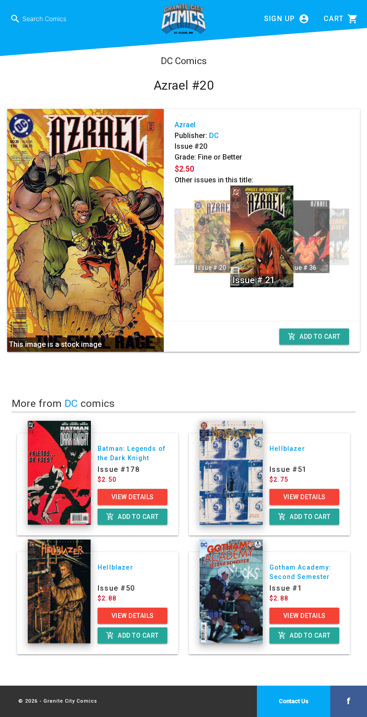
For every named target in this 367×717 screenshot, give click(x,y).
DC (214, 135)
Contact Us (293, 701)
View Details (132, 497)
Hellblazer (287, 448)
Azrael (185, 125)
